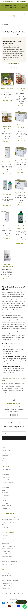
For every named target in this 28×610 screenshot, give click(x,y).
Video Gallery (5, 495)
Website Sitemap (6, 588)
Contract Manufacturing (8, 517)
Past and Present (6, 505)
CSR (3, 485)
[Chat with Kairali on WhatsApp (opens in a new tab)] (24, 606)
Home (3, 24)
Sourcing (4, 500)
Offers (3, 458)
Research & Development (9, 480)
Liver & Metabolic (12, 378)
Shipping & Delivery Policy (8, 546)
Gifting (3, 524)
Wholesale (4, 461)
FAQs (3, 538)
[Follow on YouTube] (14, 593)
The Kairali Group (6, 469)
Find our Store (5, 543)
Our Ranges (5, 503)
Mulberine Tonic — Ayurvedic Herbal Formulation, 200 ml (7, 167)
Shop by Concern (6, 450)
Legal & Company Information (10, 580)
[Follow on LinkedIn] (18, 593)
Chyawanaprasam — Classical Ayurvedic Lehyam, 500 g (7, 93)
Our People (5, 498)
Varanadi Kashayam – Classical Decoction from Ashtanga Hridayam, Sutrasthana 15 (21, 235)
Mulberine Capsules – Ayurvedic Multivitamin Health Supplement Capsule (20, 133)
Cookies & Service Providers (9, 578)
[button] (6, 100)
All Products (5, 455)
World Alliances (6, 508)
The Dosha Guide (6, 559)
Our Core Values (6, 472)
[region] (14, 405)
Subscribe (14, 438)
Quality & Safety (6, 477)
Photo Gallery (5, 493)
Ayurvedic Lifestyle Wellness (11, 28)
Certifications (5, 474)
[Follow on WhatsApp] (22, 593)
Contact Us (5, 536)
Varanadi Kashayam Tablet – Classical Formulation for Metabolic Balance (7, 272)
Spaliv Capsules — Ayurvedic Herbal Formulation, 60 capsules (21, 198)
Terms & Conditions (7, 575)
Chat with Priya (21, 602)
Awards (3, 490)
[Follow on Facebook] (2, 593)
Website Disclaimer (7, 583)
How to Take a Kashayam (8, 564)
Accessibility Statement (8, 554)
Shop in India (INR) (22, 1)
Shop (7, 24)
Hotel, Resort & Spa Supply (9, 522)
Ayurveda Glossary (7, 556)
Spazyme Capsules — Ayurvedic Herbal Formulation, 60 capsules (20, 165)
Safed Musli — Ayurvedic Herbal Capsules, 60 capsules (7, 134)
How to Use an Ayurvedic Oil (9, 561)
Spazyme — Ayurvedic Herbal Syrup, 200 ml (7, 199)
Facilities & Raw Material (8, 482)
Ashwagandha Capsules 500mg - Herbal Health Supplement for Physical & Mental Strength (21, 97)
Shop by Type (5, 453)
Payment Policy (6, 551)
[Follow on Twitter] (6, 593)
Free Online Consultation (8, 541)
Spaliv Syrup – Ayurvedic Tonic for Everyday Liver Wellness (7, 231)
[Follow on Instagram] (10, 593)
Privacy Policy (5, 573)
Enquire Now (5, 527)
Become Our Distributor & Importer (11, 519)
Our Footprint (5, 487)
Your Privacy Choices (7, 586)
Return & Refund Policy (8, 549)
